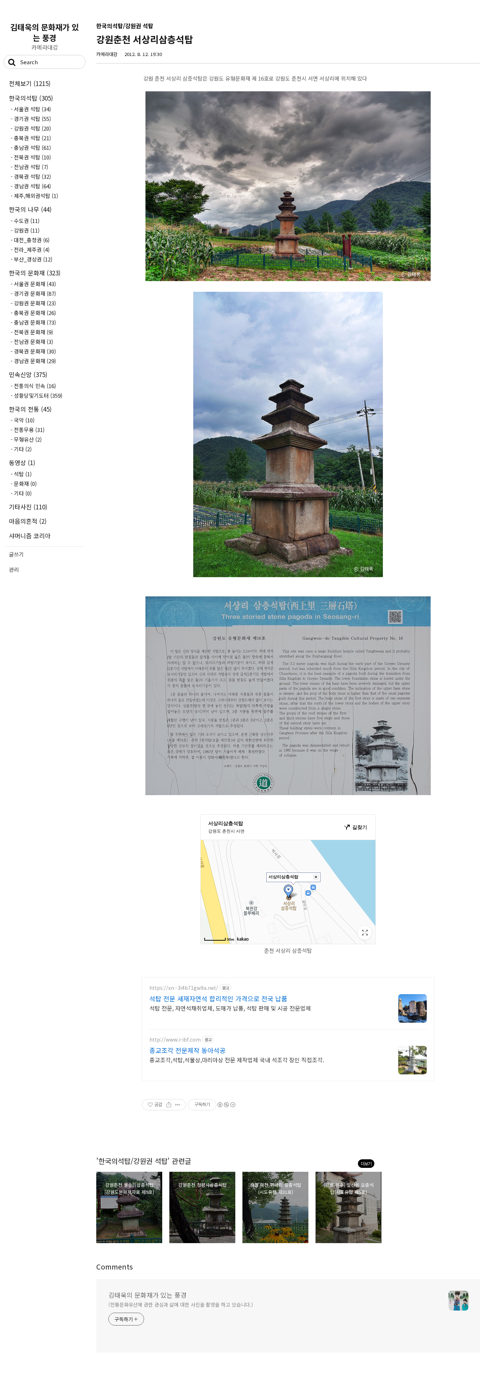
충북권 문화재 (35, 312)
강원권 (27, 230)
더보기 (366, 1163)
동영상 (22, 462)
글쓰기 (16, 554)
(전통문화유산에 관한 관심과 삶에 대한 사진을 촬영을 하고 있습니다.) (180, 1304)
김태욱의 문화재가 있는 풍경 (44, 32)
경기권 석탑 (32, 118)
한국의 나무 (30, 209)
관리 (14, 569)
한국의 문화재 (35, 272)
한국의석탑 (31, 97)
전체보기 (30, 83)
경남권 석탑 (32, 186)
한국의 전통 (30, 409)
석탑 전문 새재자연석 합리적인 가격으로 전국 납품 (218, 998)
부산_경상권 (33, 259)
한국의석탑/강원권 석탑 (124, 25)
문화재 (25, 483)
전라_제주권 (32, 249)
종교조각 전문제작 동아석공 (187, 1050)
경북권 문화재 (35, 351)
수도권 (27, 220)
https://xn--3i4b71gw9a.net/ (183, 988)
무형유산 (28, 439)
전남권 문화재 (33, 341)
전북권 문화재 (33, 332)
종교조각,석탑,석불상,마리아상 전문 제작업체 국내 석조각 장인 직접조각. (236, 1059)
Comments (114, 1266)
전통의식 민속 (35, 386)
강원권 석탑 (32, 128)
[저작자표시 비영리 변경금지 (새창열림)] (226, 1105)
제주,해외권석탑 (36, 195)
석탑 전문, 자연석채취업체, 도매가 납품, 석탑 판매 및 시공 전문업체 (230, 1008)
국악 (24, 420)
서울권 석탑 (32, 109)
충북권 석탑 (32, 138)
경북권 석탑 (32, 176)
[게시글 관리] (177, 1104)
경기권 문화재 (35, 293)
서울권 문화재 (35, 284)
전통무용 (29, 429)
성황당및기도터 (38, 395)
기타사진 (28, 506)
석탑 (23, 474)
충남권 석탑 (32, 147)
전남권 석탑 (31, 167)
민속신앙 (28, 374)
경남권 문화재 (35, 361)
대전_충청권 (32, 240)
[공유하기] (168, 1104)
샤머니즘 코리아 (30, 535)
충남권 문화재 (35, 322)
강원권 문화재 (35, 303)
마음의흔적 (28, 521)
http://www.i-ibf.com (175, 1040)
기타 (23, 449)
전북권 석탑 (32, 157)
